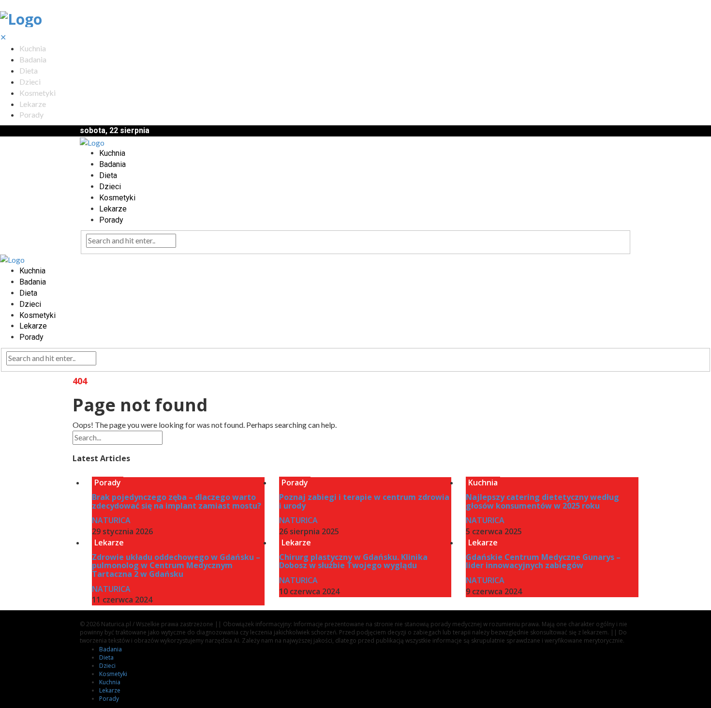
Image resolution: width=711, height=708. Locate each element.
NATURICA (111, 520)
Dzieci (30, 81)
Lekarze (32, 103)
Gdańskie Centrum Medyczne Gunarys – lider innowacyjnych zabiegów (543, 561)
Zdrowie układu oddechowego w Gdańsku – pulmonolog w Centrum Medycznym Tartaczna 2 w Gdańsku (176, 565)
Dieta (28, 70)
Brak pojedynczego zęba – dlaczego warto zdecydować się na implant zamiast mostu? (176, 501)
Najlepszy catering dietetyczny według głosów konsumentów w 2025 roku (542, 501)
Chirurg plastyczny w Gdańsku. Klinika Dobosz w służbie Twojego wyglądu (353, 561)
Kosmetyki (37, 92)
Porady (31, 114)
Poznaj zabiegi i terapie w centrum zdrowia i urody (364, 501)
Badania (32, 59)
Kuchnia (32, 48)
